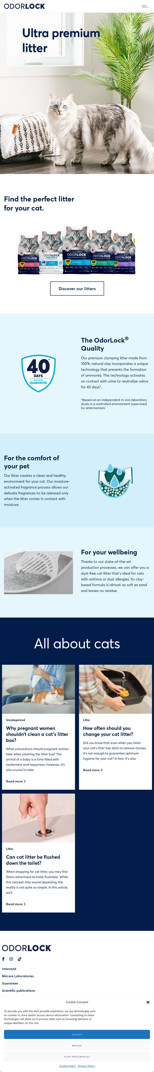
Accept (77, 1034)
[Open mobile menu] (146, 6)
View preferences (77, 1056)
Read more (14, 781)
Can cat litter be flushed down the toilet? (33, 860)
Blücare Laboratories (18, 976)
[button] (148, 1002)
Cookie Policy (67, 1066)
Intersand (9, 969)
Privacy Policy (86, 1066)
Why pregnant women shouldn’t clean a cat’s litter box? (37, 734)
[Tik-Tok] (19, 959)
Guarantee (10, 983)
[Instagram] (11, 959)
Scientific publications (18, 990)
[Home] (25, 7)
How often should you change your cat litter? (108, 731)
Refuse (77, 1045)
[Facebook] (3, 959)
